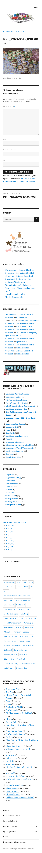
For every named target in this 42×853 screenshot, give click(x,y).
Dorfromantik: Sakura (15, 424)
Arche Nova (11, 755)
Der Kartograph (12, 791)
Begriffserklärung (13, 478)
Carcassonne (9, 609)
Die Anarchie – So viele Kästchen (19, 270)
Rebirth (9, 439)
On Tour (9, 737)
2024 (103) (9, 531)
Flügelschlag (31, 618)
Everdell (9, 761)
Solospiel (8, 650)
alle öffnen (7, 522)
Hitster (9, 719)
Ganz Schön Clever (24, 327)
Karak (8, 704)
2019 (31, 582)
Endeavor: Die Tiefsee (15, 442)
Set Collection (29, 645)
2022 (19, 587)
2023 (26, 587)
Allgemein (9, 475)
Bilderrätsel (10, 481)
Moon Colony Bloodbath (16, 403)
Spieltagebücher (12, 502)
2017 (18, 582)
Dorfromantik (12, 710)
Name (6, 139)
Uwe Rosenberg (11, 663)
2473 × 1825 (17, 78)
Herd (8, 430)
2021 (13, 587)
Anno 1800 (10, 764)
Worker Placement (29, 663)
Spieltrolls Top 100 (11, 821)
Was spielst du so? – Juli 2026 (18, 285)
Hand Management (12, 623)
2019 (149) (9, 546)
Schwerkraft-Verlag (12, 645)
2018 (24, 582)
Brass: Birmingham (14, 731)
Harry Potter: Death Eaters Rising (20, 725)
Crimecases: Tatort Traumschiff (19, 448)
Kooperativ (8, 627)
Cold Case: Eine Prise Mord (17, 436)
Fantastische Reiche (14, 785)
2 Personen (9, 582)
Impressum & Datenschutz (14, 842)
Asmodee (8, 600)
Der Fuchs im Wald (14, 707)
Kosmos (19, 627)
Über (5, 837)
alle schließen (20, 522)
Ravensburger (10, 641)
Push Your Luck (26, 636)
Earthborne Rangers (14, 451)
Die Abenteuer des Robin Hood (19, 713)
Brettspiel (20, 605)
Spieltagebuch (10, 654)
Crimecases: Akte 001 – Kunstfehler (21, 418)
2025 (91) (9, 528)
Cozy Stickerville (13, 457)
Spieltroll (23, 654)
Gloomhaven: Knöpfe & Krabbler (20, 445)
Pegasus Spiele (10, 636)
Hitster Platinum (13, 794)
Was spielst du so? (13, 505)
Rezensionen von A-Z (12, 816)
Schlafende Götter (13, 397)
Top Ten (9, 454)
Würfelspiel (9, 668)
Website (7, 160)
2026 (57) (9, 525)
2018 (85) (9, 549)
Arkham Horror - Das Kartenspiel (18, 596)
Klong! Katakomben (14, 746)
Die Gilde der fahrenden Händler (19, 767)
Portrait (8, 490)
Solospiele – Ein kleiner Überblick (19, 273)
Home (6, 811)
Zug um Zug (21, 668)
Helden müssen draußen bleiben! (20, 797)
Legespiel (29, 627)
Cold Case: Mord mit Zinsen (17, 394)
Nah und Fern (12, 758)
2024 (32, 587)
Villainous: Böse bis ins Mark (18, 749)
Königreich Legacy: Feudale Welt (20, 779)
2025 (6, 591)
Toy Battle (10, 433)
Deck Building (24, 609)
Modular (7, 632)
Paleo (8, 701)
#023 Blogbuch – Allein (15, 294)
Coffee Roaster (22, 348)
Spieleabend (10, 496)
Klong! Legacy (12, 788)
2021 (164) (9, 540)
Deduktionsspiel (11, 614)
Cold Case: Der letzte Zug (16, 409)
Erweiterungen (11, 484)
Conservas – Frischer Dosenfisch (19, 276)
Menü (35, 8)
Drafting (24, 614)
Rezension (9, 493)
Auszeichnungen (10, 826)
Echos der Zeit (12, 427)
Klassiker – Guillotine (29, 321)
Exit (21, 618)
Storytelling (9, 659)
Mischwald (10, 773)
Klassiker (9, 487)
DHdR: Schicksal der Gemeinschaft (20, 406)
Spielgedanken (11, 499)
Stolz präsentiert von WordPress (22, 849)
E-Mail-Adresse (11, 150)
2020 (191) (9, 543)
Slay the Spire (12, 722)
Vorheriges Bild (8, 31)
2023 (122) (9, 534)
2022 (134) (9, 537)
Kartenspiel (28, 623)
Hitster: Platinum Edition (16, 400)
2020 (6, 587)
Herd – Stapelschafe (14, 297)
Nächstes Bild (21, 31)
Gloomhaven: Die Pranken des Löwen (22, 740)
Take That (21, 659)
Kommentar (9, 107)
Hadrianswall (21, 318)
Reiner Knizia (24, 641)
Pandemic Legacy (21, 632)
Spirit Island (21, 342)
